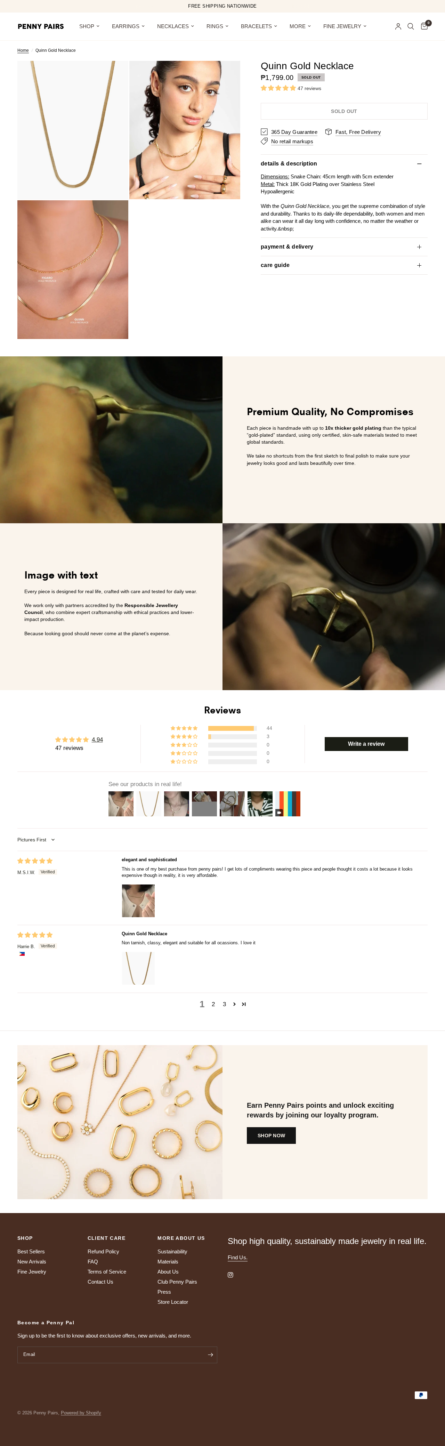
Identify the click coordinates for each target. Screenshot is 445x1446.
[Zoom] (113, 75)
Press (164, 1292)
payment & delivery (287, 247)
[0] (423, 26)
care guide (275, 265)
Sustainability (172, 1251)
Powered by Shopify (81, 1412)
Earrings (125, 26)
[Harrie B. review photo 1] (138, 968)
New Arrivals (31, 1262)
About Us (168, 1272)
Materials (167, 1262)
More (298, 26)
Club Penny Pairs (177, 1282)
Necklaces (173, 26)
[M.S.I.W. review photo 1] (138, 901)
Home (23, 50)
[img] (34, 861)
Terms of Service (107, 1272)
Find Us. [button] (238, 1257)
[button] (279, 88)
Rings (215, 26)
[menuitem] (89, 26)
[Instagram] (235, 1275)
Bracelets (256, 26)
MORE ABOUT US (181, 1238)
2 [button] (213, 1004)
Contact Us (100, 1282)
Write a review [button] (366, 744)
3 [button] (224, 1004)
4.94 (97, 739)
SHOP (86, 26)
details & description (289, 164)
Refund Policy (103, 1251)
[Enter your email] (210, 1355)
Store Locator (172, 1302)
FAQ (93, 1262)
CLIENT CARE (107, 1238)
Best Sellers (31, 1251)
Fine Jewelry (342, 26)
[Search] (411, 26)
